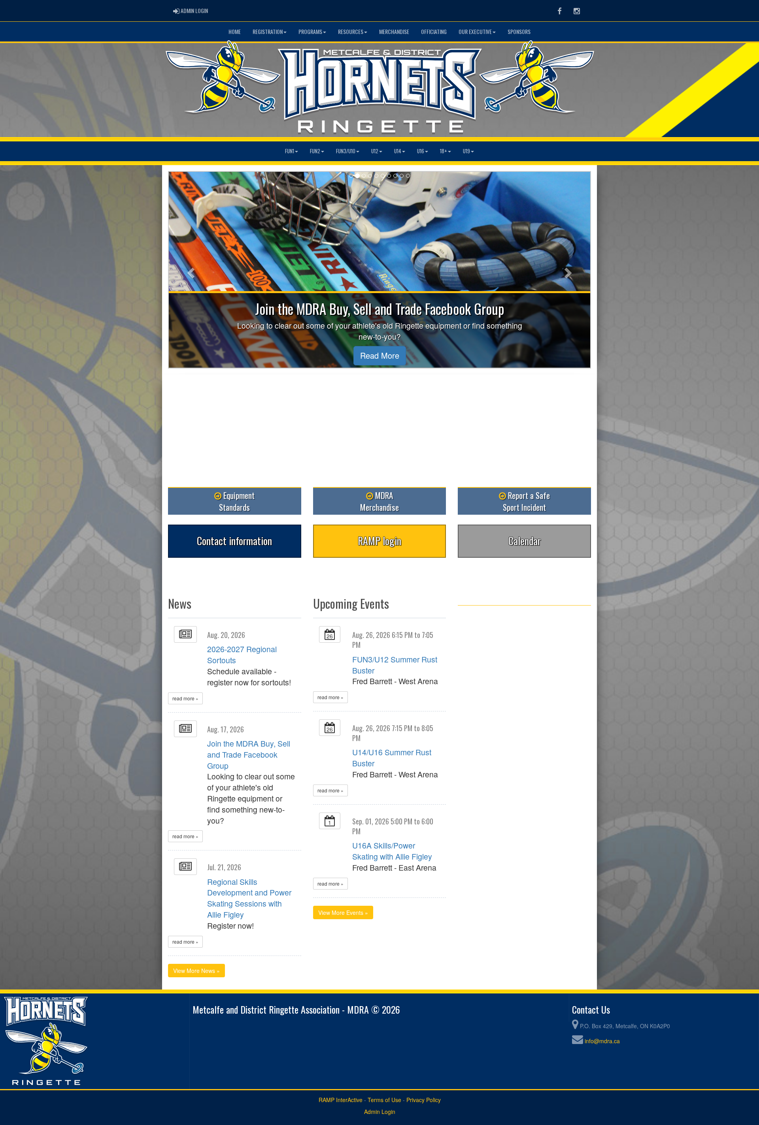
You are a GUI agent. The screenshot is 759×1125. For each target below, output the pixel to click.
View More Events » (343, 912)
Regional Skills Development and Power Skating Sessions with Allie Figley (249, 898)
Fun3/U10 (345, 151)
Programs (310, 31)
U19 (466, 151)
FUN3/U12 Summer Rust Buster (394, 665)
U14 (397, 151)
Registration (268, 31)
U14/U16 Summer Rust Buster (391, 758)
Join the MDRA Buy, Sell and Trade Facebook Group (248, 754)
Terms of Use (384, 1100)
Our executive (475, 31)
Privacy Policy (423, 1100)
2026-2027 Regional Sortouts (242, 654)
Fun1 (289, 151)
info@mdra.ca (602, 1041)
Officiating (434, 31)
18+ (443, 151)
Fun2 (315, 151)
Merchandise (394, 31)
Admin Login (379, 1112)
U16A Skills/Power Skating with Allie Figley (392, 851)
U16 (420, 151)
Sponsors (519, 31)
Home (234, 31)
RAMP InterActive (341, 1100)
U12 (374, 151)
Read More (379, 355)
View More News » (196, 970)
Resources (350, 31)
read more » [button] (185, 698)
